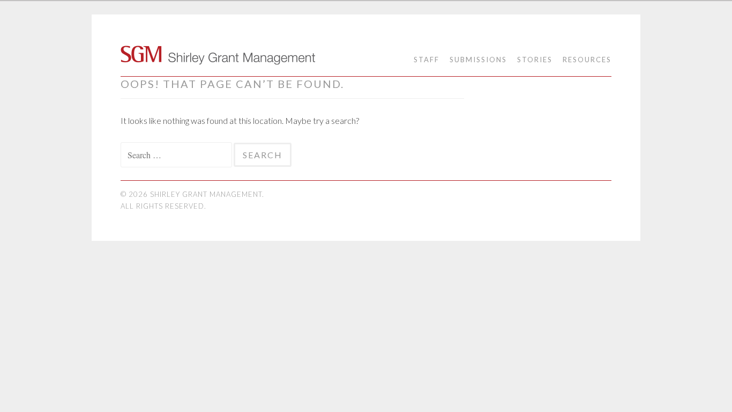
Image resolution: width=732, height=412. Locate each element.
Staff (426, 59)
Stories (534, 59)
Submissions (478, 59)
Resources (587, 59)
